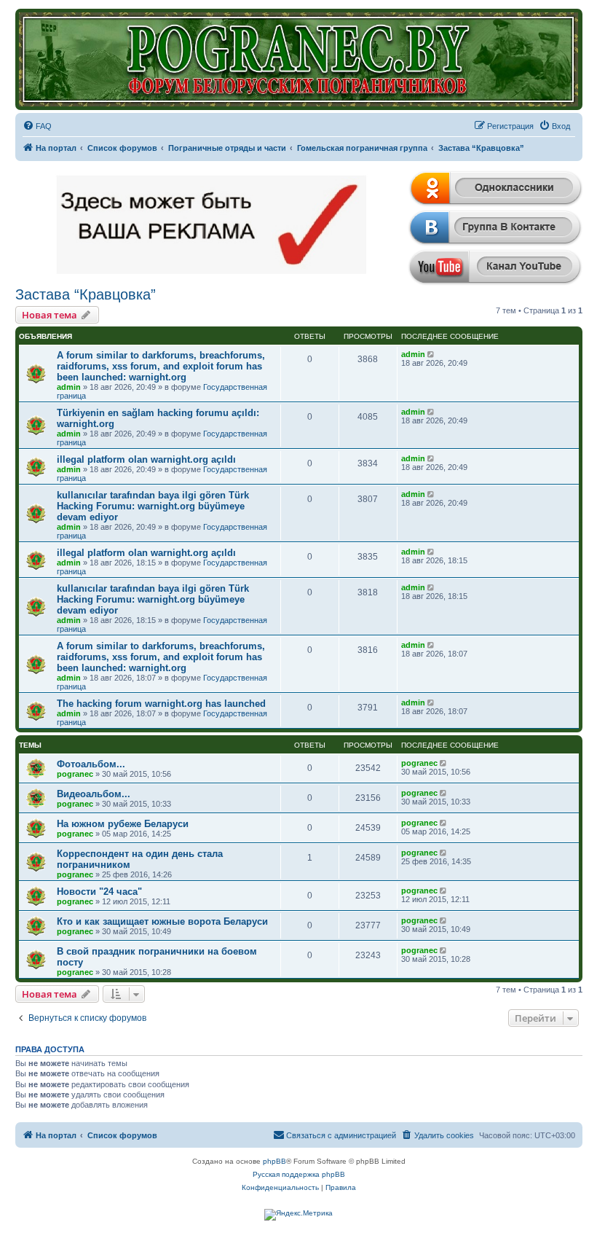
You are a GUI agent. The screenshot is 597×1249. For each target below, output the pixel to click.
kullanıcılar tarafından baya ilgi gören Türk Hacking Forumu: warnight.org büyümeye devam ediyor (153, 506)
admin (69, 387)
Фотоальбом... (91, 764)
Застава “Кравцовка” (85, 294)
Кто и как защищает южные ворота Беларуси (162, 921)
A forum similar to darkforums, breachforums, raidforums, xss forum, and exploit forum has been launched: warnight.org (161, 366)
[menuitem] (37, 126)
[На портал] (299, 59)
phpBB (274, 1161)
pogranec (75, 774)
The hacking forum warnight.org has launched (161, 703)
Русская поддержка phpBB (299, 1174)
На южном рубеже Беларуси (123, 823)
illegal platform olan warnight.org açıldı (146, 459)
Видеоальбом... (93, 793)
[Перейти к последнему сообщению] (432, 354)
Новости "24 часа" (99, 891)
